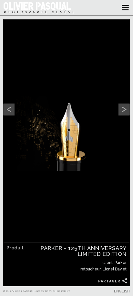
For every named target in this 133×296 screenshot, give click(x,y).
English (122, 291)
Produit (15, 247)
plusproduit (61, 291)
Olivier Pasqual (36, 5)
